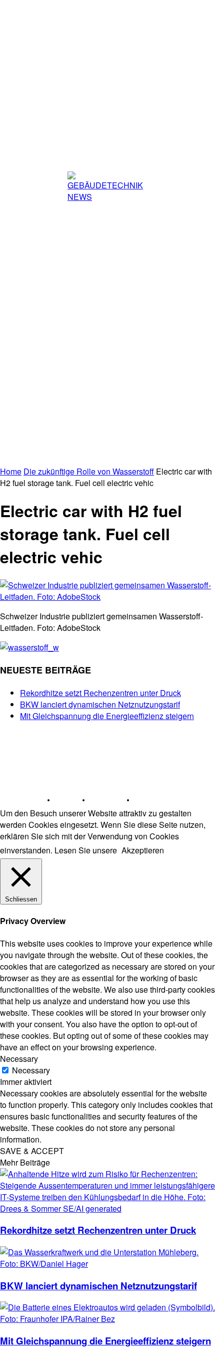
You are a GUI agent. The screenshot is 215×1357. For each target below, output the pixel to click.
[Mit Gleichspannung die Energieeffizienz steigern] (107, 1318)
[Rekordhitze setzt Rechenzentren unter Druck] (107, 1208)
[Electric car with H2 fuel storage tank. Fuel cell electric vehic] (107, 596)
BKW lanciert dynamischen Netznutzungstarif (100, 704)
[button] (198, 430)
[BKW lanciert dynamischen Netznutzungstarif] (107, 1263)
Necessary (31, 1070)
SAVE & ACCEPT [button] (32, 1151)
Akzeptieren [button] (143, 850)
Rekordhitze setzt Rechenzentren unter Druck (100, 693)
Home (11, 471)
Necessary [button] (19, 1058)
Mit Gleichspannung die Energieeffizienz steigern (107, 716)
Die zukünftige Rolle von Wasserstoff (89, 471)
